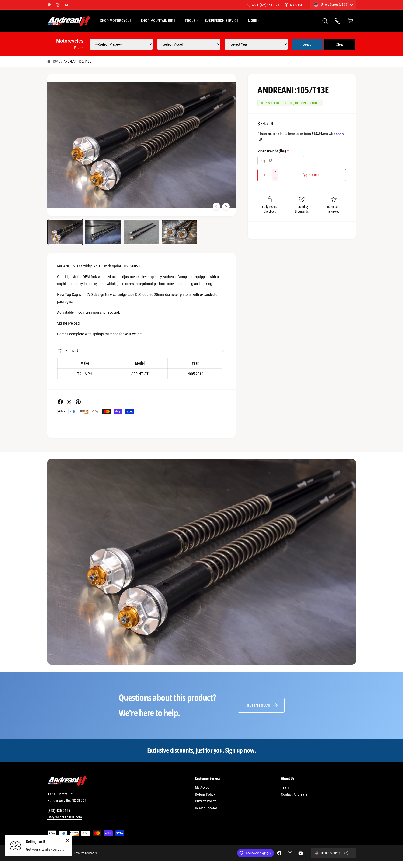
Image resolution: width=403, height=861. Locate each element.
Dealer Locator (206, 808)
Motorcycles (69, 40)
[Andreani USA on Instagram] (58, 5)
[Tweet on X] (69, 402)
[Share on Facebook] (60, 402)
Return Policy (205, 794)
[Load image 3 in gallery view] (141, 232)
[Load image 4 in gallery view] (179, 232)
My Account (297, 5)
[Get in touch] (337, 21)
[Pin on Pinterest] (78, 402)
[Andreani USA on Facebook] (49, 5)
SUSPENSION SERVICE (221, 20)
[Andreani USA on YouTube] (66, 5)
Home (56, 61)
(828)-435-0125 (58, 810)
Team (285, 787)
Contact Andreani (294, 794)
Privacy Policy (205, 801)
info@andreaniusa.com (64, 817)
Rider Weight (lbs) (273, 151)
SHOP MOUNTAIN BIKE (158, 20)
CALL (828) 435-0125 (265, 5)
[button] (117, 21)
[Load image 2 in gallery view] (103, 232)
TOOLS (190, 20)
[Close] (68, 840)
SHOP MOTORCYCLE (115, 20)
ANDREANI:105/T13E (77, 61)
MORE (252, 20)
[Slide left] (216, 206)
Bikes (78, 48)
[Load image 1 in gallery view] (65, 232)
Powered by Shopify (85, 853)
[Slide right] (226, 206)
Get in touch (258, 705)
